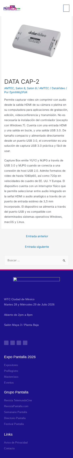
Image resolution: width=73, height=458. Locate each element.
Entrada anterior (37, 236)
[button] (66, 8)
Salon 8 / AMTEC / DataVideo (46, 88)
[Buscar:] (36, 260)
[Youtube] (25, 343)
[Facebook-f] (12, 343)
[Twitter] (19, 343)
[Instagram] (6, 343)
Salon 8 (20, 88)
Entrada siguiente (37, 247)
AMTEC (9, 88)
